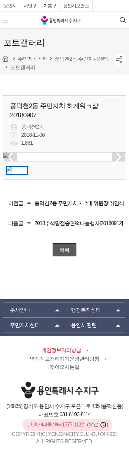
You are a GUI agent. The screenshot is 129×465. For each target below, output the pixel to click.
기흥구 (49, 5)
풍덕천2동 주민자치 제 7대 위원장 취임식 (79, 203)
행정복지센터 (86, 310)
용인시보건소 (76, 5)
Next (118, 157)
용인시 (10, 5)
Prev (10, 157)
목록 (64, 250)
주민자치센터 (25, 325)
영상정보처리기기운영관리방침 (64, 359)
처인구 (29, 5)
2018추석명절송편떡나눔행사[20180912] (78, 223)
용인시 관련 (84, 325)
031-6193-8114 (75, 414)
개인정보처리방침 (61, 350)
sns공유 (120, 60)
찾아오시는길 (64, 367)
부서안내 (20, 310)
